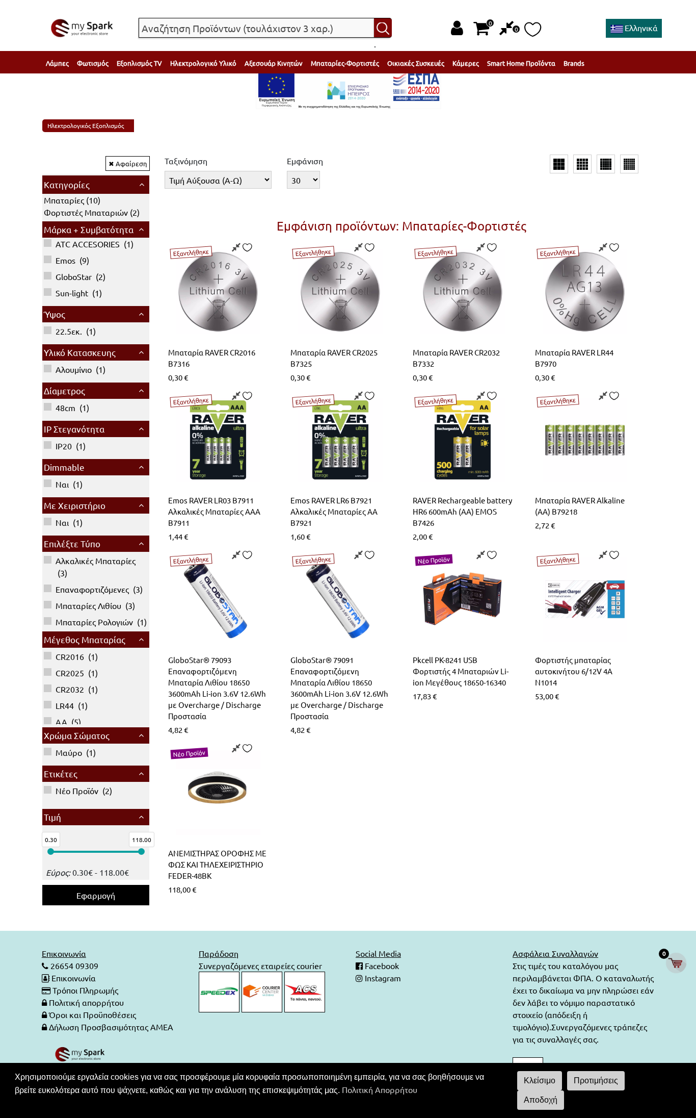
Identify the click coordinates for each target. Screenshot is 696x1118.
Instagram (382, 978)
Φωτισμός (93, 63)
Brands (574, 63)
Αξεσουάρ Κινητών (274, 63)
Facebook (381, 965)
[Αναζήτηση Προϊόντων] (383, 28)
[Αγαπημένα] (532, 32)
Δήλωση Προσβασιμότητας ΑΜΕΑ (111, 1027)
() (72, 200)
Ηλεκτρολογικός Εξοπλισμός (85, 125)
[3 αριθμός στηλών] (559, 164)
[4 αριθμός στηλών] (582, 164)
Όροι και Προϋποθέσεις (92, 1014)
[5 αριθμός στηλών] (606, 164)
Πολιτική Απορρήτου (379, 1089)
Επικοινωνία (73, 978)
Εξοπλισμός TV (139, 63)
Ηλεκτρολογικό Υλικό (203, 63)
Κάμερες (465, 63)
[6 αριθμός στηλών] (629, 164)
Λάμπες (57, 63)
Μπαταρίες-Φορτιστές (345, 63)
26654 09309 (73, 965)
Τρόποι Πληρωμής (85, 990)
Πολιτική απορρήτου (86, 1002)
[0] (506, 28)
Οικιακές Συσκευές (415, 63)
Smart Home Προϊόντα (521, 63)
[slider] (50, 851)
